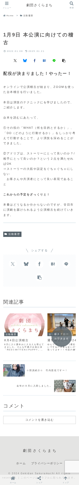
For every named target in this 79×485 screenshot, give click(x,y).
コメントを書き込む (39, 420)
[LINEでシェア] (54, 60)
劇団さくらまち (39, 5)
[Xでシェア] (15, 60)
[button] (64, 60)
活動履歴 (14, 234)
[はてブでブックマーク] (44, 60)
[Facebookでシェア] (34, 60)
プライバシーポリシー (47, 463)
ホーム (21, 463)
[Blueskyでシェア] (25, 60)
